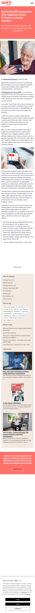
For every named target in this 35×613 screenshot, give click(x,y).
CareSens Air (7, 309)
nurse (5, 318)
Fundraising (7, 313)
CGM (16, 309)
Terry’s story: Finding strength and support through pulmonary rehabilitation (15, 434)
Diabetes (17, 311)
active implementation (10, 307)
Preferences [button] (27, 594)
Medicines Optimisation (9, 288)
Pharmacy (5, 293)
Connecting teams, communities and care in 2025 (16, 344)
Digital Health (6, 282)
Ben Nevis (22, 307)
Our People (6, 290)
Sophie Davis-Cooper (10, 79)
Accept (18, 599)
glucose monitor (18, 313)
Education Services (8, 285)
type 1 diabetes (8, 320)
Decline (18, 604)
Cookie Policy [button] (24, 592)
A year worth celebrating (9, 333)
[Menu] (32, 3)
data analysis (24, 309)
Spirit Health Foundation (17, 318)
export (25, 311)
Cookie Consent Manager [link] (8, 580)
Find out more (17, 469)
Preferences (18, 608)
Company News (7, 280)
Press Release (7, 296)
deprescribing (8, 311)
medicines (7, 315)
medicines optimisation (19, 315)
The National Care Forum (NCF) (11, 92)
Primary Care (6, 299)
